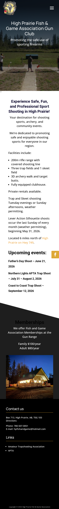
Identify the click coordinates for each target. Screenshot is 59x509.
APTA (11, 450)
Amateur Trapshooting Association (26, 446)
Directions (11, 420)
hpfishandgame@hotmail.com (30, 428)
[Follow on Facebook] (55, 254)
